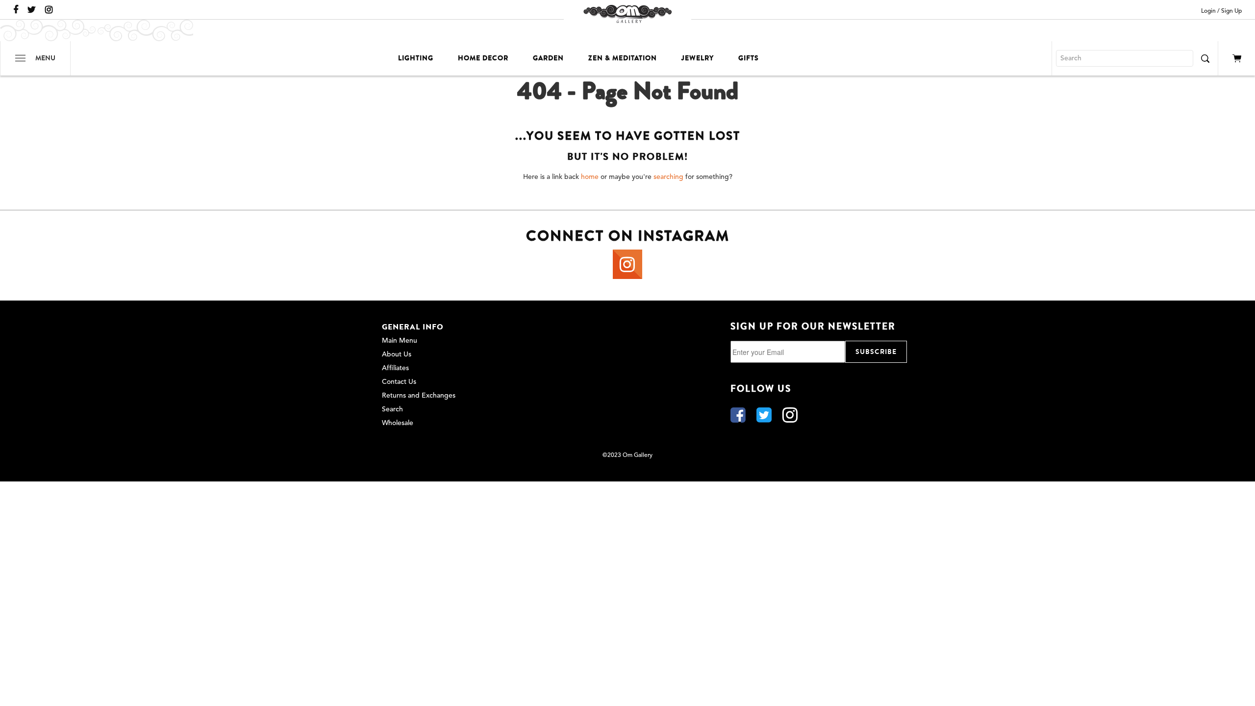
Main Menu (399, 340)
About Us (396, 354)
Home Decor (483, 58)
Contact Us (399, 381)
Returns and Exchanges (418, 395)
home (590, 177)
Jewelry (697, 58)
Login (1208, 11)
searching (668, 177)
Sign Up (1231, 11)
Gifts (748, 58)
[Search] (1205, 58)
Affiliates (395, 368)
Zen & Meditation (622, 58)
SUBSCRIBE (876, 352)
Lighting (415, 58)
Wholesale (397, 423)
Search (392, 409)
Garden (548, 58)
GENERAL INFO (413, 327)
